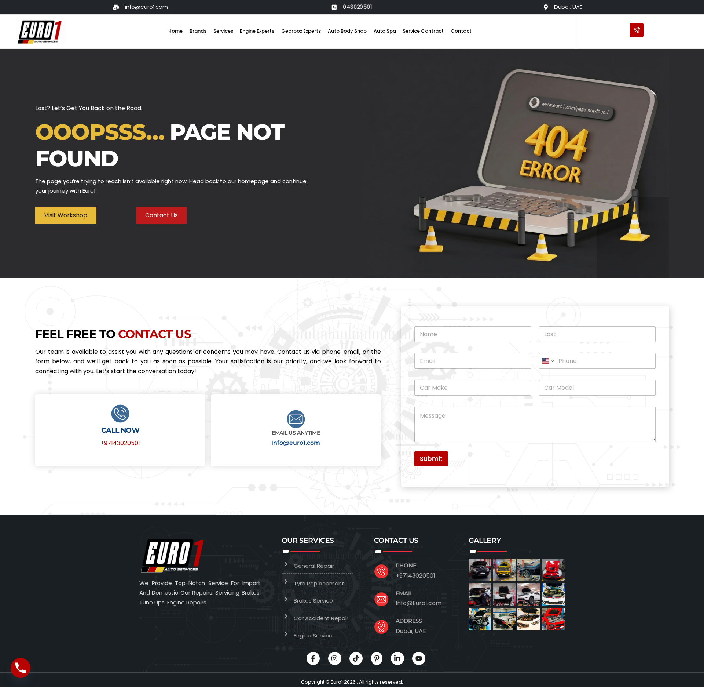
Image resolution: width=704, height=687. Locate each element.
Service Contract (423, 31)
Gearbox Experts (301, 31)
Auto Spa (385, 31)
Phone (406, 565)
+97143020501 (120, 443)
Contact (461, 31)
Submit (431, 458)
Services (223, 31)
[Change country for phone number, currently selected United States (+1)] (547, 361)
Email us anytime (296, 432)
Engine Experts (257, 31)
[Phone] (20, 668)
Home (175, 31)
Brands (198, 31)
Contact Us (161, 215)
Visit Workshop (65, 215)
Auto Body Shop (347, 31)
